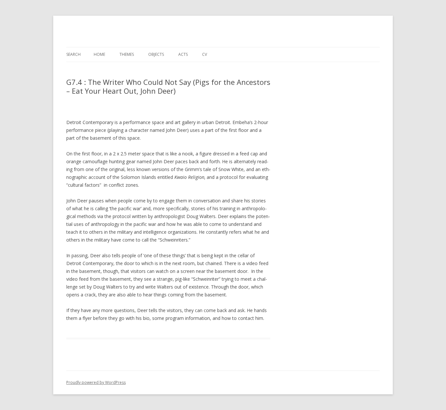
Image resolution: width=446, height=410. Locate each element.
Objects (156, 54)
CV (204, 54)
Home (99, 54)
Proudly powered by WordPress (96, 382)
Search (73, 54)
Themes (126, 54)
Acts (183, 54)
